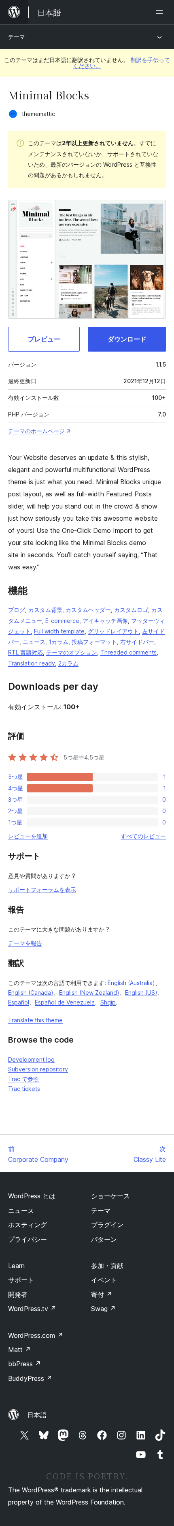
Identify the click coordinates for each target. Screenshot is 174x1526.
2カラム (68, 663)
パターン (104, 1239)
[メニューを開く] (161, 12)
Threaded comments (128, 652)
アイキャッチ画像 (105, 620)
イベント (104, 1280)
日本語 (37, 1415)
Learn (16, 1266)
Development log (31, 1059)
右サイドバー (137, 641)
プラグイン (107, 1225)
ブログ (16, 609)
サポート (21, 1280)
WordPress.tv (32, 1309)
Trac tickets (24, 1088)
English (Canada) (30, 992)
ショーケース (110, 1196)
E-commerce (62, 620)
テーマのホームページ (36, 430)
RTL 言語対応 (25, 652)
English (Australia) (131, 982)
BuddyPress (30, 1378)
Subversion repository (38, 1069)
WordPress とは (31, 1196)
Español (18, 1002)
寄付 (101, 1294)
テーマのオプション (71, 652)
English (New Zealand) (89, 992)
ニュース (34, 641)
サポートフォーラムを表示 (42, 889)
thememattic (38, 113)
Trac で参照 (23, 1078)
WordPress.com (35, 1335)
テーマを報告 (25, 943)
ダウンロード (127, 339)
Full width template (59, 631)
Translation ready (31, 663)
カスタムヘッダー (88, 609)
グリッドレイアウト (113, 631)
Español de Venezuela (65, 1002)
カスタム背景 (45, 609)
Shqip (108, 1002)
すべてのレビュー (143, 836)
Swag (103, 1309)
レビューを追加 (28, 836)
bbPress (24, 1364)
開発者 (18, 1294)
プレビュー (44, 339)
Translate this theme (35, 1020)
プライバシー (27, 1239)
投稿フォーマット (94, 641)
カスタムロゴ (131, 609)
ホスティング (27, 1225)
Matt (19, 1350)
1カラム (58, 641)
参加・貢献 (107, 1266)
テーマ (16, 36)
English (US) (141, 992)
